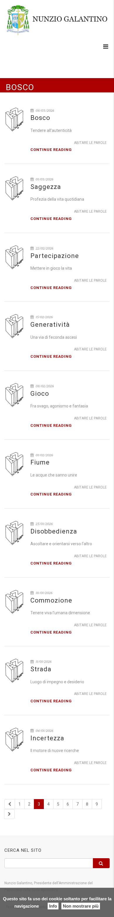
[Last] (9, 814)
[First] (9, 804)
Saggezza (45, 186)
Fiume (40, 462)
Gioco (39, 393)
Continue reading (51, 149)
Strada (40, 669)
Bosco (40, 117)
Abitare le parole (90, 143)
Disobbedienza (53, 531)
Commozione (51, 600)
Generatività (50, 324)
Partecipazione (54, 255)
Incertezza (47, 738)
